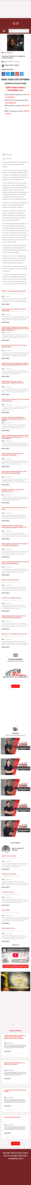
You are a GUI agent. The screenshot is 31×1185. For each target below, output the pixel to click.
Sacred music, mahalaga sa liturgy (11, 597)
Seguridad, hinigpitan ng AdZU (10, 579)
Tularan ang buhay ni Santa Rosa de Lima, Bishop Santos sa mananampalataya (15, 562)
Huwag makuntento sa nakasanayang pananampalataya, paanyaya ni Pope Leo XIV (14, 526)
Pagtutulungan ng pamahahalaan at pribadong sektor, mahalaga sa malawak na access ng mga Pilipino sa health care (15, 328)
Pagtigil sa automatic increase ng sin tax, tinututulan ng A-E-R (13, 490)
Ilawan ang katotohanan (8, 931)
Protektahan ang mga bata (9, 877)
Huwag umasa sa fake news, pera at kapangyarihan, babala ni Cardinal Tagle (13, 382)
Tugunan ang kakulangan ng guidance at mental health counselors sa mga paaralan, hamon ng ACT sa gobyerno (15, 437)
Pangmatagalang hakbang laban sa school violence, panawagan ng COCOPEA (14, 616)
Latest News (10, 52)
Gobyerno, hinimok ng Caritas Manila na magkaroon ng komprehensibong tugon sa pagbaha (14, 419)
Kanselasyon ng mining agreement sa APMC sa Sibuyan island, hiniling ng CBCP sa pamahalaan (15, 364)
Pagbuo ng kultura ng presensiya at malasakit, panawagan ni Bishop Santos (15, 544)
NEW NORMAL (6, 913)
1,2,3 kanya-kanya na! (8, 895)
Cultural (5, 52)
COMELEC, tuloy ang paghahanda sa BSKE (14, 291)
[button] (4, 31)
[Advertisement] (15, 9)
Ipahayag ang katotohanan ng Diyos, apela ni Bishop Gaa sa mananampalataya (14, 472)
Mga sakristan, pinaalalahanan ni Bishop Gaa (14, 634)
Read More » (6, 304)
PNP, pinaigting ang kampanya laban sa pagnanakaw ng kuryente (13, 454)
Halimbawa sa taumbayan (9, 859)
